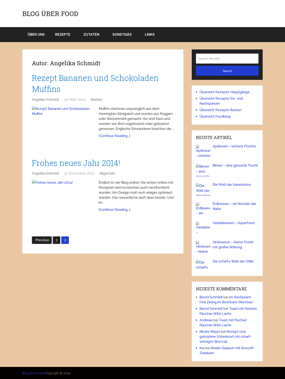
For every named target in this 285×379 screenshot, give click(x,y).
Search (227, 71)
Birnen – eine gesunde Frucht (235, 165)
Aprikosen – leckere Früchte (234, 146)
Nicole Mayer (209, 332)
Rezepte (62, 34)
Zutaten (91, 34)
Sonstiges (122, 34)
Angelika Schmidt (45, 100)
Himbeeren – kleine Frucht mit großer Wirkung (233, 244)
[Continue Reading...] (114, 136)
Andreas (205, 320)
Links (150, 34)
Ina (201, 348)
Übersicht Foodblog (215, 116)
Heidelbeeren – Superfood (234, 223)
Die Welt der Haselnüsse (232, 185)
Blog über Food (50, 13)
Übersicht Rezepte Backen (220, 110)
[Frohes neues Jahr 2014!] (63, 201)
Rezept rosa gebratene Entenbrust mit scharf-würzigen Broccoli (225, 337)
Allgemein (107, 173)
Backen (96, 100)
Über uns (36, 34)
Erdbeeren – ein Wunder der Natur (234, 206)
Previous (42, 240)
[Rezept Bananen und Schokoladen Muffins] (63, 127)
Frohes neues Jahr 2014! (76, 163)
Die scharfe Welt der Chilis (233, 261)
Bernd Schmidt (211, 297)
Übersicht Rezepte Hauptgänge (224, 92)
